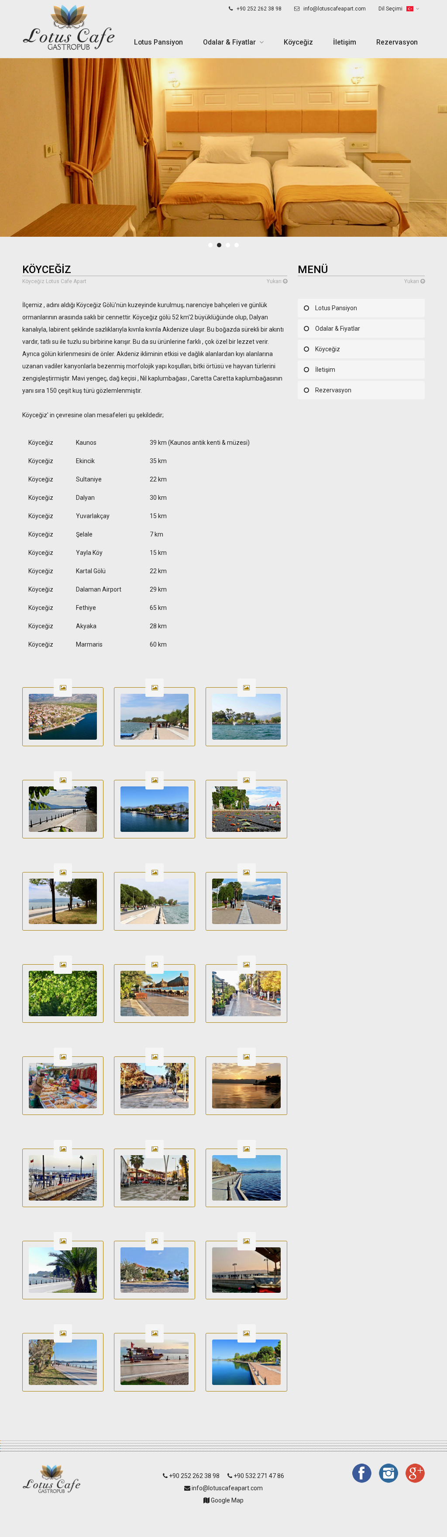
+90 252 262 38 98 (258, 9)
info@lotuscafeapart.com (334, 9)
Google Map (227, 1500)
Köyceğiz (298, 42)
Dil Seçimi (391, 9)
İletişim (344, 42)
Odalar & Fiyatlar (229, 42)
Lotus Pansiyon (158, 42)
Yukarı (275, 281)
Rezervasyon (397, 42)
